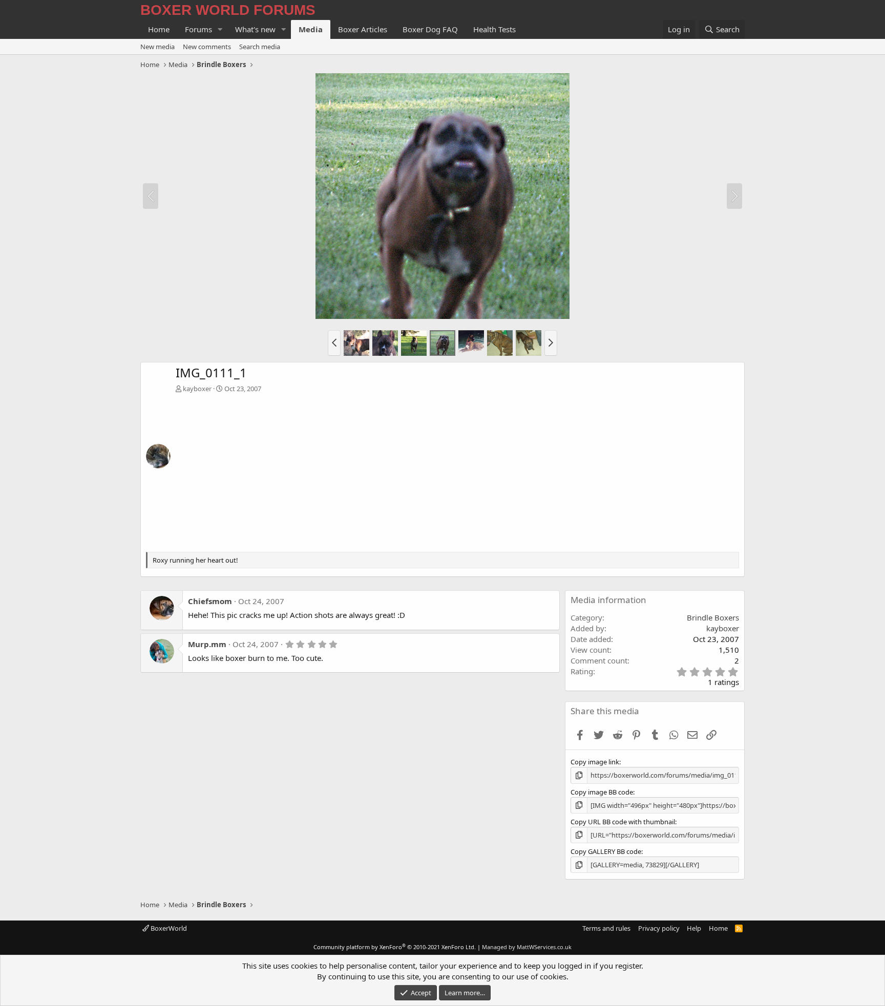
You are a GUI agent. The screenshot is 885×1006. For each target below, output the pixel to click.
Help (694, 928)
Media (311, 29)
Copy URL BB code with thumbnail (623, 821)
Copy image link (595, 761)
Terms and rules (606, 928)
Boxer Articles (362, 29)
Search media (259, 46)
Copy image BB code (602, 792)
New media (157, 46)
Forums (198, 29)
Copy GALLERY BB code (606, 851)
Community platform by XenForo (394, 947)
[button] (220, 29)
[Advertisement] (457, 470)
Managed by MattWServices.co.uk (527, 947)
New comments (207, 46)
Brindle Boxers (713, 617)
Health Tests (494, 29)
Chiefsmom (210, 601)
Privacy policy (659, 928)
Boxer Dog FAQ (430, 29)
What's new (255, 29)
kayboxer (197, 388)
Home (159, 29)
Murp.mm (207, 644)
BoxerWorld (168, 928)
